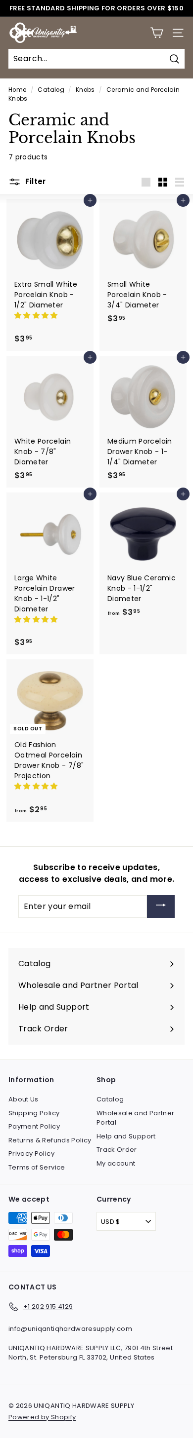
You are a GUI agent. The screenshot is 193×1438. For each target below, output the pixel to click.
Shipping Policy (33, 1113)
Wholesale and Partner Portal (135, 1118)
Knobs (85, 90)
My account (116, 1163)
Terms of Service (36, 1167)
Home (17, 90)
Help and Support (126, 1136)
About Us (23, 1099)
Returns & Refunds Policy (49, 1140)
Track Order (116, 1149)
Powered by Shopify (42, 1417)
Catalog (51, 90)
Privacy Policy (31, 1153)
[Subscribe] (161, 906)
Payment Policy (34, 1126)
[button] (37, 315)
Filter (34, 181)
